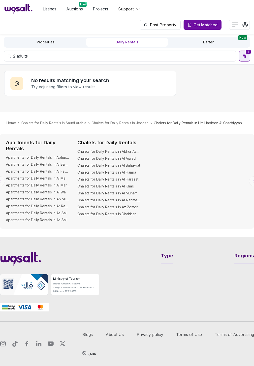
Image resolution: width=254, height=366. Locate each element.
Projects (100, 8)
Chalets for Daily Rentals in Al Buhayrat (108, 165)
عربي (92, 353)
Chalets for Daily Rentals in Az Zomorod (109, 207)
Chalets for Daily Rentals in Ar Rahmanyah (109, 200)
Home (11, 123)
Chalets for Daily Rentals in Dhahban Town (109, 214)
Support (126, 8)
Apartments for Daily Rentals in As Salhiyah (37, 220)
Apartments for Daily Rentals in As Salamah (37, 213)
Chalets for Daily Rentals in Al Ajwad (106, 158)
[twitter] (62, 344)
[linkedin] (39, 344)
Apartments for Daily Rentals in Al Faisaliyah (37, 171)
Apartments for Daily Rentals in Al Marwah (37, 185)
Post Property (163, 24)
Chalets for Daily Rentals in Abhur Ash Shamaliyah (109, 151)
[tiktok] (15, 344)
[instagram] (3, 344)
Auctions (74, 8)
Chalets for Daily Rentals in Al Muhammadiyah (109, 193)
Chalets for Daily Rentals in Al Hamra (106, 172)
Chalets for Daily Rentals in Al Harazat (107, 179)
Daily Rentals (127, 42)
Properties (46, 42)
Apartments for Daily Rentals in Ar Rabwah (37, 206)
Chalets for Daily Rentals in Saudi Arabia (53, 123)
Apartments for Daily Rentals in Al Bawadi (37, 164)
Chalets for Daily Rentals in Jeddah (120, 123)
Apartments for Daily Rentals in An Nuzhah (37, 199)
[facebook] (27, 344)
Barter (224, 41)
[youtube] (51, 344)
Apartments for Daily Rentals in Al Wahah (37, 192)
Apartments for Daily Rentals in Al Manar (37, 178)
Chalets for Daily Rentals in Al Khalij (105, 186)
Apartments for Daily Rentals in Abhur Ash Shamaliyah (37, 157)
